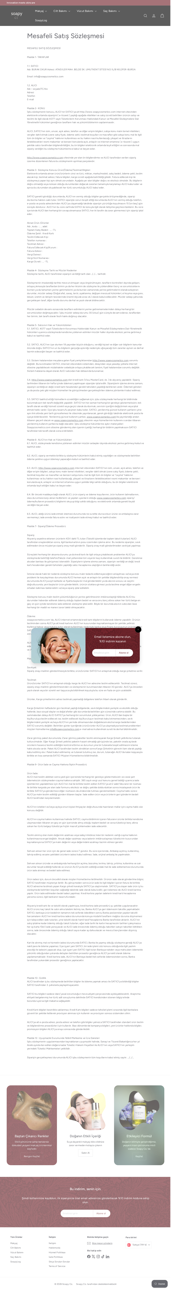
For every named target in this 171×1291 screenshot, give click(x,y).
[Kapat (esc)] (137, 629)
